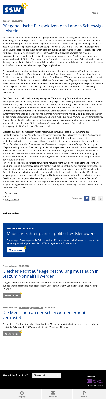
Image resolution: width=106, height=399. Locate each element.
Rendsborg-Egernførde (31, 307)
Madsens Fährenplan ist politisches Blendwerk (51, 233)
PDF (7, 196)
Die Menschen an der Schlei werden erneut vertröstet (44, 315)
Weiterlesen (15, 249)
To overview (11, 193)
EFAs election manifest (95, 385)
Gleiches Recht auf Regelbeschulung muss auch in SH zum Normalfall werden (51, 274)
